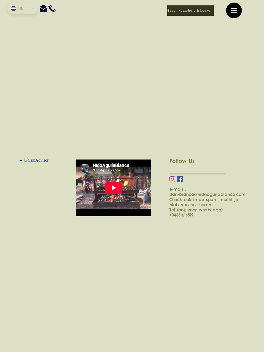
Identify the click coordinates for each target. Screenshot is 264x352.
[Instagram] (172, 179)
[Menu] (234, 10)
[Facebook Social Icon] (180, 179)
